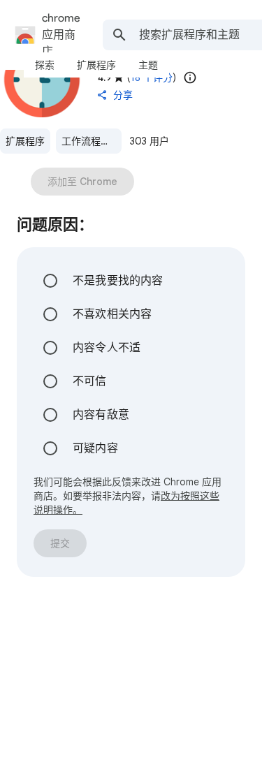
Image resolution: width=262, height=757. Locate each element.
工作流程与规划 (91, 141)
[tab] (45, 65)
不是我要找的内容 (118, 281)
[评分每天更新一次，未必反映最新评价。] (190, 77)
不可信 (90, 381)
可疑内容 (95, 448)
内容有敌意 (101, 415)
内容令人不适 (106, 348)
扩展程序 (25, 141)
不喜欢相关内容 (112, 314)
